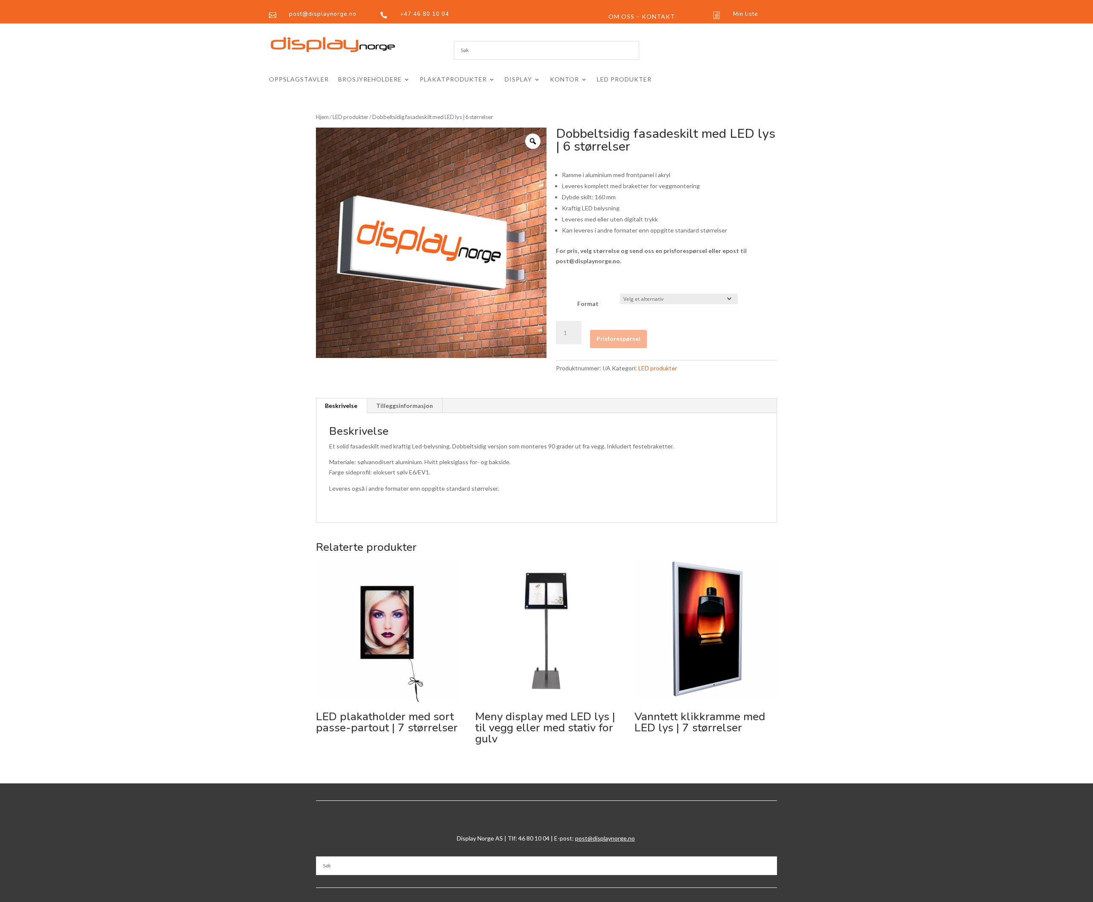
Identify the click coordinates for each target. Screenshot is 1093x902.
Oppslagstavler (299, 79)
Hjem (322, 116)
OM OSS (621, 16)
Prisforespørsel (618, 338)
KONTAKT (658, 16)
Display (518, 79)
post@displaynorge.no (605, 838)
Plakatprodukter (453, 79)
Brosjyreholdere (370, 79)
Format (588, 303)
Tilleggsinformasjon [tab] (404, 405)
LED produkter (624, 79)
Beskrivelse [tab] (341, 405)
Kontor (564, 79)
